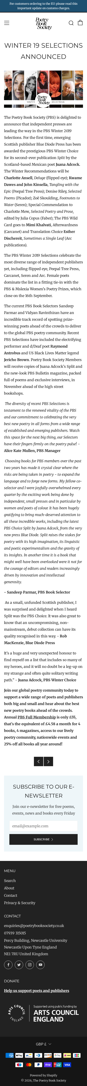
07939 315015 (15, 933)
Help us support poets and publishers (36, 990)
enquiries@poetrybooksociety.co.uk (34, 925)
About (9, 888)
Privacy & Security (19, 903)
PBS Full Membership (37, 717)
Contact (10, 895)
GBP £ (41, 1044)
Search (10, 880)
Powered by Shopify (43, 1075)
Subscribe (42, 839)
